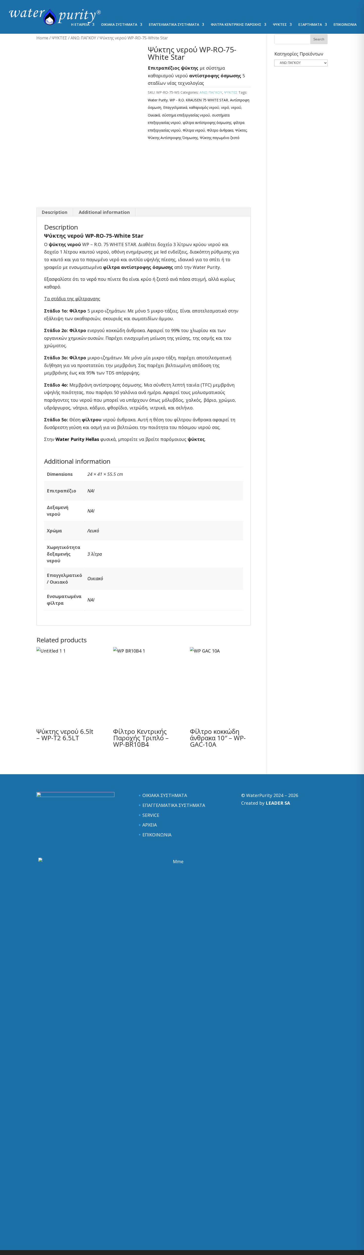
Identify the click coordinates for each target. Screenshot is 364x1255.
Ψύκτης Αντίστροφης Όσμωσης (173, 137)
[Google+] (108, 11)
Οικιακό (95, 578)
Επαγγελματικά (175, 107)
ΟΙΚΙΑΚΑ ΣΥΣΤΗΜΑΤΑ (119, 25)
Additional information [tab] (104, 212)
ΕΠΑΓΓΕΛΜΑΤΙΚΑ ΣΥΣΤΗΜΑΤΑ (174, 25)
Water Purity (158, 100)
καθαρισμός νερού (204, 107)
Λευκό (93, 531)
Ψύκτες (241, 130)
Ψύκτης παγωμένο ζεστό (219, 137)
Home (42, 38)
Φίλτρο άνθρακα (220, 130)
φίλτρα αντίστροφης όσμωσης (207, 122)
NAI (90, 600)
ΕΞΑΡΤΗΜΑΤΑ (310, 25)
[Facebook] (75, 11)
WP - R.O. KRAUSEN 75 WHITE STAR (199, 100)
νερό (225, 107)
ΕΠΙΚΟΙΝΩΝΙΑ (345, 25)
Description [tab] (54, 212)
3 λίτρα (94, 554)
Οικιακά (154, 115)
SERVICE (150, 815)
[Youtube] (97, 11)
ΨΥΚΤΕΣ (280, 25)
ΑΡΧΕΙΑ (149, 825)
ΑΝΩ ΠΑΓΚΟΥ (83, 38)
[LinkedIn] (86, 11)
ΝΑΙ (90, 491)
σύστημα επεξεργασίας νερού (186, 115)
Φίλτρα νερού (194, 130)
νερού (236, 107)
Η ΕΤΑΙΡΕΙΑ (80, 25)
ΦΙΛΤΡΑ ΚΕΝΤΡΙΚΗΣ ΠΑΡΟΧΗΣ (236, 25)
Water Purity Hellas (77, 439)
